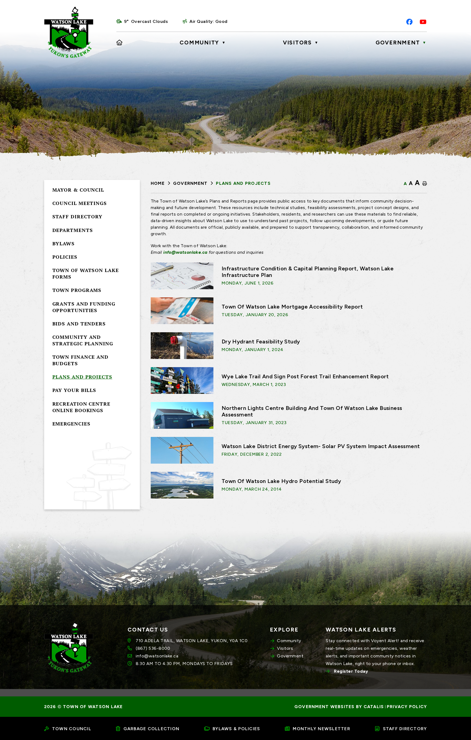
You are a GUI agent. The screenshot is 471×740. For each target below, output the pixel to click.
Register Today (351, 671)
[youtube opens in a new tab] (423, 22)
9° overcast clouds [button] (146, 21)
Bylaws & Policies (236, 728)
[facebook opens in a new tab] (409, 22)
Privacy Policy (407, 707)
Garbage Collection (151, 728)
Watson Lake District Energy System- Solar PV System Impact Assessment (321, 446)
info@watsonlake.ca (185, 252)
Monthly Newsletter (321, 728)
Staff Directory (405, 728)
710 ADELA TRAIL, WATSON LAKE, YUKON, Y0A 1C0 (191, 640)
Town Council (71, 728)
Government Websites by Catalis (339, 707)
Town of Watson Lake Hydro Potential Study (281, 481)
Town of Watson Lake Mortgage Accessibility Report (292, 306)
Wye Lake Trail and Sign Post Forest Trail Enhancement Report (305, 376)
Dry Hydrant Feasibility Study (261, 341)
